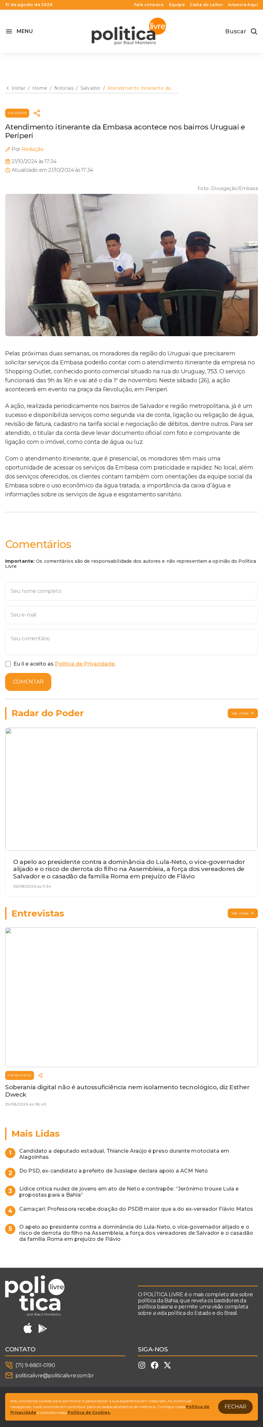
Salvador (17, 113)
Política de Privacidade (85, 664)
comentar (28, 682)
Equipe (177, 5)
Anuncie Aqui (243, 5)
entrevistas (19, 1075)
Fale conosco (149, 5)
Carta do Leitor (206, 5)
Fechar (235, 1407)
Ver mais (240, 713)
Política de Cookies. (89, 1412)
